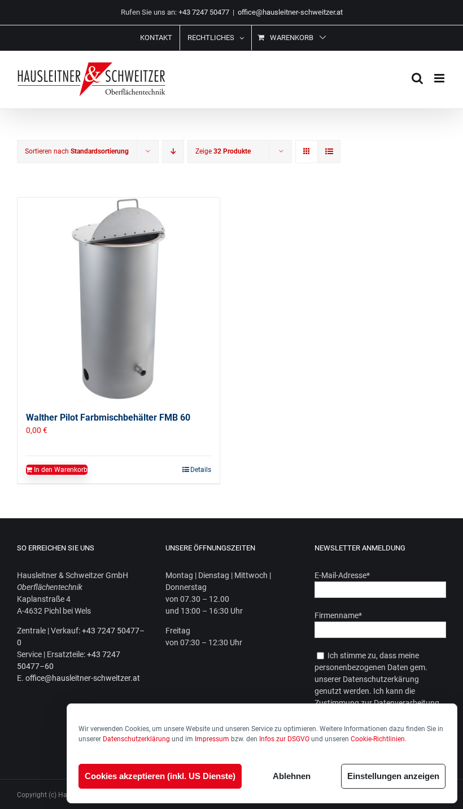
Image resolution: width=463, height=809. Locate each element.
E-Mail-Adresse (342, 575)
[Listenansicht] (329, 152)
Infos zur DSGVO (284, 739)
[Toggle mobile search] (417, 78)
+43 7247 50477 (203, 12)
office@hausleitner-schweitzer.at (290, 12)
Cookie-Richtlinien (378, 739)
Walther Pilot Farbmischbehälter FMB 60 (108, 417)
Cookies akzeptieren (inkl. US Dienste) (160, 776)
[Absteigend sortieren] (173, 151)
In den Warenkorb (61, 470)
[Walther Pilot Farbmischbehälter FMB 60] (119, 299)
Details (200, 470)
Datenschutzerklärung (136, 739)
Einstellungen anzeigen (393, 776)
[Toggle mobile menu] (440, 78)
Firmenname (338, 615)
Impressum (212, 739)
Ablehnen (292, 776)
